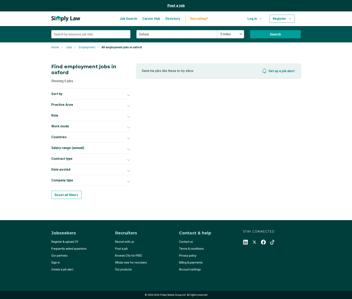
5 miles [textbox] (225, 34)
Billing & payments (191, 262)
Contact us (186, 241)
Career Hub (151, 19)
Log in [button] (252, 19)
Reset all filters (66, 195)
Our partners (59, 255)
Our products (123, 269)
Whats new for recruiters (131, 262)
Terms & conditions (191, 248)
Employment (87, 47)
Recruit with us (124, 241)
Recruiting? (199, 19)
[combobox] (230, 34)
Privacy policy (187, 255)
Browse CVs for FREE (128, 255)
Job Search (128, 19)
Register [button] (279, 19)
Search (275, 34)
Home (55, 47)
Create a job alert (62, 269)
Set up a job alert (281, 71)
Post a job (176, 6)
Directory (172, 19)
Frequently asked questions (69, 248)
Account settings (190, 269)
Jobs (69, 47)
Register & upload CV (64, 241)
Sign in (55, 262)
